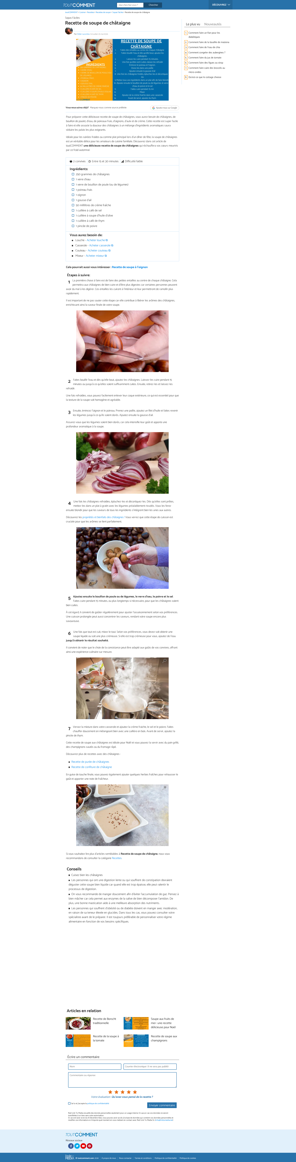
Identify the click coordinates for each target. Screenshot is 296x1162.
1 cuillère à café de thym (89, 220)
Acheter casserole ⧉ (101, 245)
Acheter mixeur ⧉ (96, 255)
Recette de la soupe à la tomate (106, 1038)
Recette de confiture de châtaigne (91, 767)
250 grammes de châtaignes (92, 174)
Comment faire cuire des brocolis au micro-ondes (207, 70)
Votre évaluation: (100, 1097)
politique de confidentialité (98, 1103)
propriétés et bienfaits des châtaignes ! (103, 517)
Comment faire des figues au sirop (206, 63)
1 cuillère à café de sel (88, 210)
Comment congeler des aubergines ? (207, 53)
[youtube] (83, 1146)
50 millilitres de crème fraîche (93, 205)
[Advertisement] (122, 966)
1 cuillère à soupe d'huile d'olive (94, 215)
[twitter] (77, 1146)
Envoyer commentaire (162, 1105)
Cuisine (82, 12)
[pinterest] (89, 1146)
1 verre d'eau (82, 179)
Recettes (90, 12)
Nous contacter (125, 1158)
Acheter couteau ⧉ (99, 250)
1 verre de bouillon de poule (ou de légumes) (101, 184)
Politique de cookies (188, 1158)
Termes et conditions (143, 1158)
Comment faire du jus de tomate (205, 58)
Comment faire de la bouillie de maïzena (209, 42)
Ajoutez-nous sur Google (166, 108)
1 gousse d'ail (83, 200)
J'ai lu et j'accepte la (90, 1103)
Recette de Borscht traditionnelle (104, 1021)
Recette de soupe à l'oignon (130, 267)
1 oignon (80, 195)
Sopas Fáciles (117, 12)
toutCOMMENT (71, 12)
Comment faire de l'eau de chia (205, 47)
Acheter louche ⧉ (97, 240)
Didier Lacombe (83, 34)
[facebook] (71, 1146)
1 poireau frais (83, 189)
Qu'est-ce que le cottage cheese (205, 77)
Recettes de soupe (103, 12)
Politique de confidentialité (166, 1158)
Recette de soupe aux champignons (164, 1038)
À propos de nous (109, 1158)
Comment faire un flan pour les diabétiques (204, 35)
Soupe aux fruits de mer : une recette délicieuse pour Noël (163, 1023)
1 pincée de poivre (86, 226)
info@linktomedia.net (164, 1120)
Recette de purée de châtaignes (90, 761)
